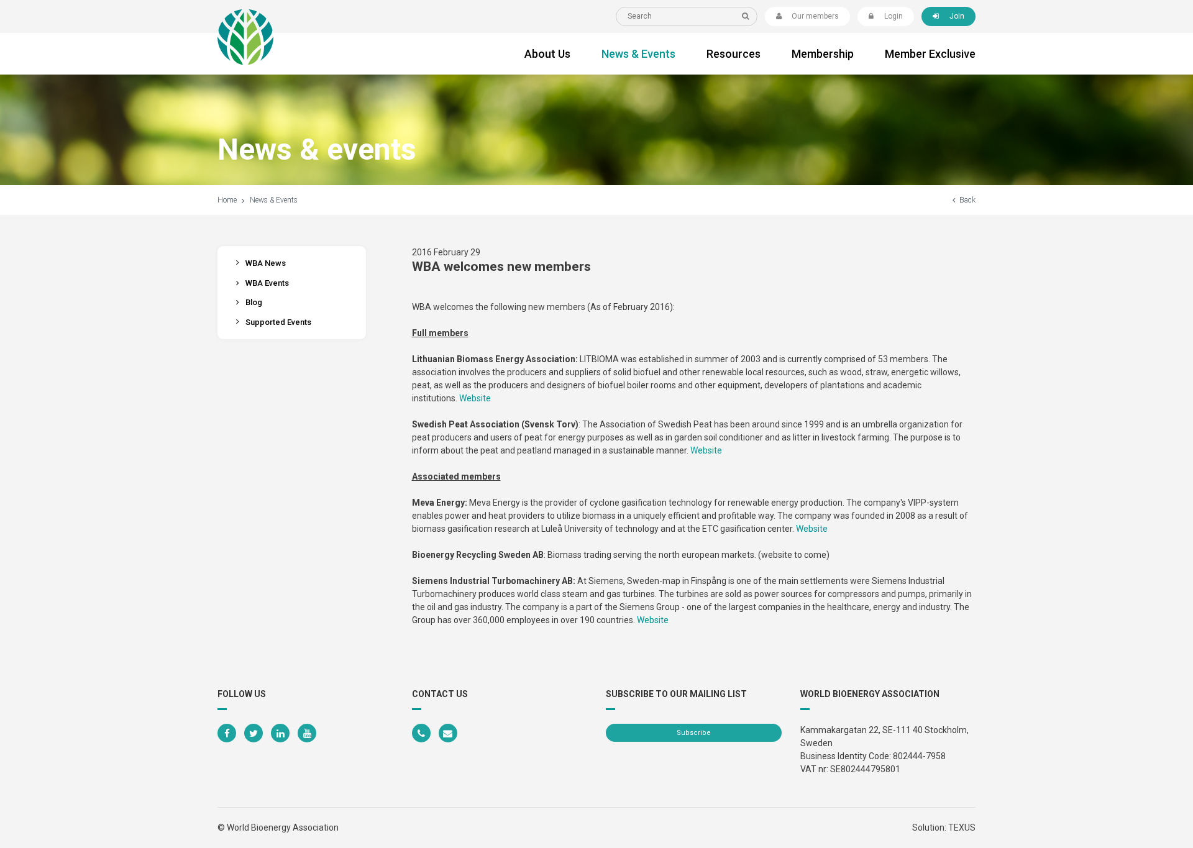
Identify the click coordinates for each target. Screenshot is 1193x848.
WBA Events (267, 283)
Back (967, 200)
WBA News (265, 263)
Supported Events (278, 322)
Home (227, 200)
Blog (253, 302)
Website (475, 398)
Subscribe (694, 733)
